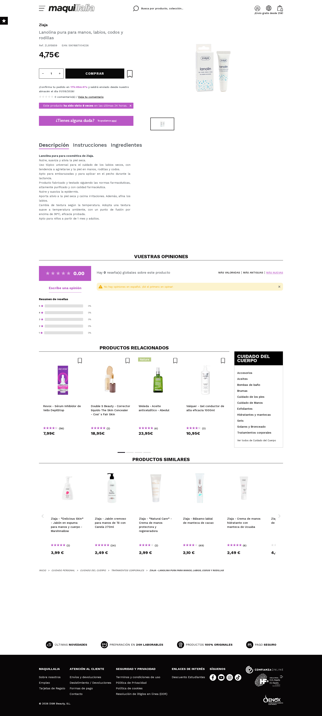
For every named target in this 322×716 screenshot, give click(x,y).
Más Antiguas (253, 272)
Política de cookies (129, 688)
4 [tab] (147, 452)
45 (77, 86)
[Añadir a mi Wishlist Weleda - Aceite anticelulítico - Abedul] (158, 360)
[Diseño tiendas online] (273, 700)
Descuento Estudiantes (188, 677)
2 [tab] (130, 452)
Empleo (44, 682)
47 (84, 86)
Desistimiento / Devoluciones (90, 682)
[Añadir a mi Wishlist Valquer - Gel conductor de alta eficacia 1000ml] (205, 360)
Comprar (62, 440)
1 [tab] (121, 452)
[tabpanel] (211, 69)
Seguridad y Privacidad (135, 669)
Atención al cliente (87, 669)
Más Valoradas (229, 272)
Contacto (76, 693)
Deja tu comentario (91, 96)
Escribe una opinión (65, 288)
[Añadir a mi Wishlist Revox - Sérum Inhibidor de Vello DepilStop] (62, 360)
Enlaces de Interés (188, 669)
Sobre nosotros (50, 677)
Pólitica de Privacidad (131, 682)
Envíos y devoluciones (85, 677)
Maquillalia (49, 669)
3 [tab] (138, 452)
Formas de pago (81, 688)
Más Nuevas (274, 272)
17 (71, 86)
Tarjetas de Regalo (52, 688)
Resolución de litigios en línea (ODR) (141, 693)
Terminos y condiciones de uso (138, 677)
